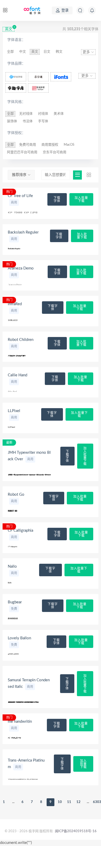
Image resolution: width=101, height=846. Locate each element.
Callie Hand (17, 375)
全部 (10, 51)
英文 (8, 29)
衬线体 (43, 113)
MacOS (69, 144)
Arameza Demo (21, 268)
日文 (47, 51)
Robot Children (20, 340)
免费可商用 (27, 144)
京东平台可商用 (54, 152)
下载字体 (57, 199)
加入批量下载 (81, 199)
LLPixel (14, 411)
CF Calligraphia (20, 530)
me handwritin (20, 722)
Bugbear (15, 602)
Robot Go (16, 494)
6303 (97, 802)
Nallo (12, 566)
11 (69, 802)
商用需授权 (49, 144)
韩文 (59, 51)
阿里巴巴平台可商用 (22, 152)
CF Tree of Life (20, 196)
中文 (22, 51)
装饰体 (12, 121)
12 (78, 802)
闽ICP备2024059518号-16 (76, 831)
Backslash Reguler (23, 232)
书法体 (28, 121)
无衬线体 (26, 113)
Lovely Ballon (19, 638)
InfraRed (15, 304)
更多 (87, 52)
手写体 (43, 121)
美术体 (59, 113)
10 (60, 802)
